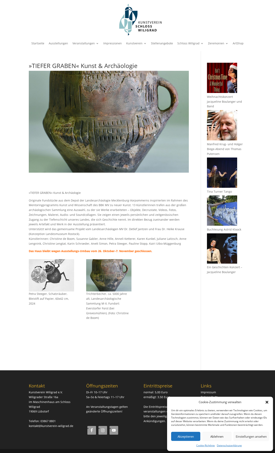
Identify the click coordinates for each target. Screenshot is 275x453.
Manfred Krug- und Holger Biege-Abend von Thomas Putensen (225, 149)
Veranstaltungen (83, 43)
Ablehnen (216, 436)
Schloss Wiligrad (188, 43)
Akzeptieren (186, 436)
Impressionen (112, 43)
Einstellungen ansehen (251, 436)
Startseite (37, 43)
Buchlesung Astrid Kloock (224, 229)
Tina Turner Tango (219, 191)
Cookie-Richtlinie (205, 445)
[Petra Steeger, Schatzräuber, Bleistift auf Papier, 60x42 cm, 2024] (51, 275)
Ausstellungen (58, 43)
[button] (267, 402)
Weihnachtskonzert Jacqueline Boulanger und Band (224, 101)
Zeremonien (216, 43)
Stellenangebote (162, 43)
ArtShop (238, 43)
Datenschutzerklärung (229, 445)
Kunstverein (134, 43)
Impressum (208, 392)
